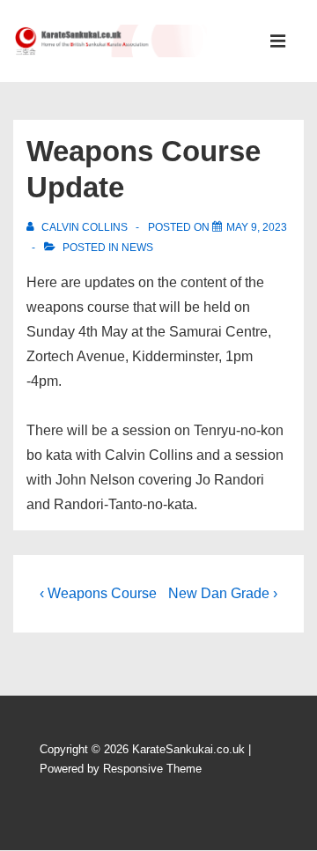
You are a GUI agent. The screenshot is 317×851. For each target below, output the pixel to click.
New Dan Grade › (222, 593)
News (137, 247)
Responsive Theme (152, 768)
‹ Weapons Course (98, 593)
